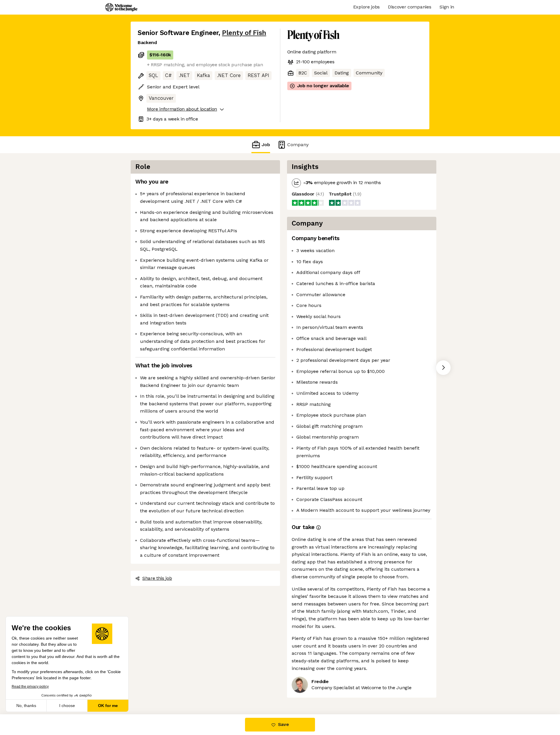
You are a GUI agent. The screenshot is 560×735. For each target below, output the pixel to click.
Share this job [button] (157, 578)
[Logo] (121, 7)
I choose (67, 705)
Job (266, 144)
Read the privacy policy (30, 687)
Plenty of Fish (244, 33)
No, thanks (26, 705)
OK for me (108, 705)
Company (298, 144)
